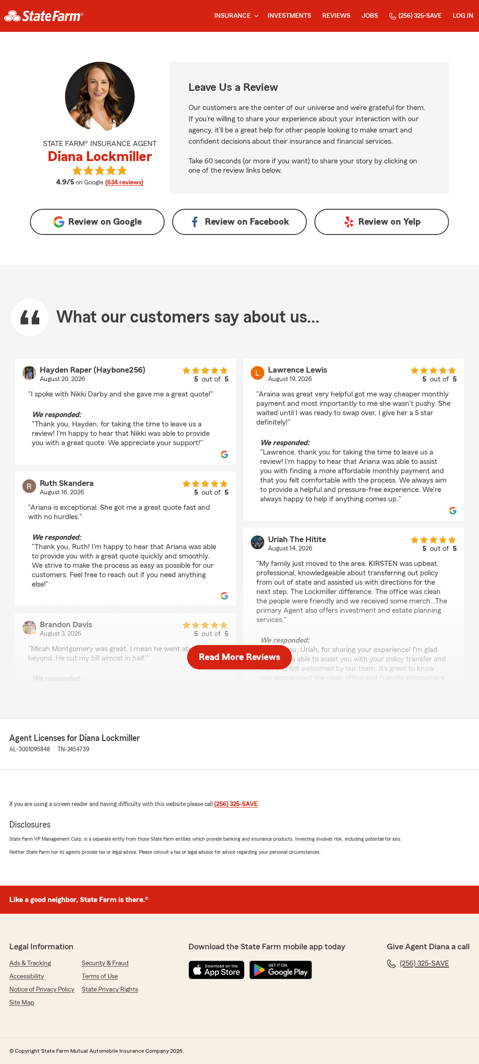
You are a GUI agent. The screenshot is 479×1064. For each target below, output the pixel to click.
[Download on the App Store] (217, 970)
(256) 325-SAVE (420, 16)
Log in (463, 16)
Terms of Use (100, 976)
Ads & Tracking (30, 963)
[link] (43, 16)
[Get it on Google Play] (280, 970)
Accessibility (26, 976)
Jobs (370, 16)
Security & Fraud (105, 963)
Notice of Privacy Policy (41, 989)
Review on (105, 222)
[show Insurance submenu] (254, 16)
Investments (289, 16)
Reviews (336, 16)
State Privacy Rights (110, 989)
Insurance (232, 16)
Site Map (21, 1002)
